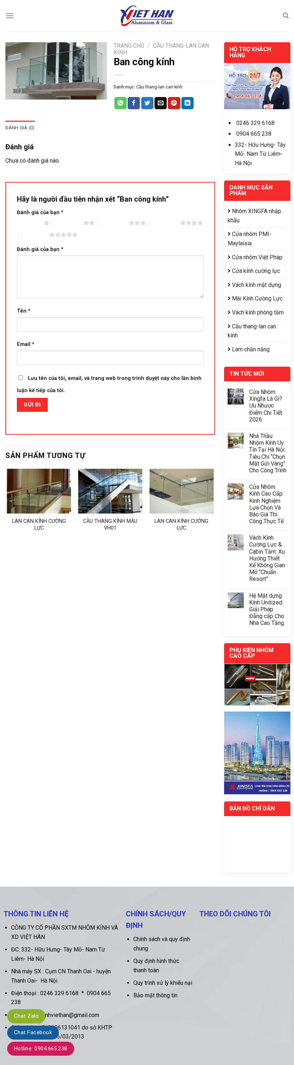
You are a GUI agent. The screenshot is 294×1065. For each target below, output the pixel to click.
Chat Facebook (33, 1032)
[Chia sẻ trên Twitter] (147, 103)
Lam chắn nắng (250, 349)
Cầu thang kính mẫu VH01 (110, 524)
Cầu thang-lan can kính (159, 87)
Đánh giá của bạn (40, 212)
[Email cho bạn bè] (161, 103)
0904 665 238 (253, 133)
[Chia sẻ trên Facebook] (134, 103)
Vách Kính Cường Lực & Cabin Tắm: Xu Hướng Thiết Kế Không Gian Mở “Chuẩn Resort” (267, 558)
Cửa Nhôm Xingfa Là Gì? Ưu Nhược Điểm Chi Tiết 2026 (265, 406)
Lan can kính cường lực (39, 524)
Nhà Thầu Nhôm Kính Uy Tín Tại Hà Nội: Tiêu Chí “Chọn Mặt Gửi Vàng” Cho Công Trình (267, 453)
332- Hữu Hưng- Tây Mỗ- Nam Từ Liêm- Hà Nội (260, 154)
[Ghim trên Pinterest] (174, 103)
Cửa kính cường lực (255, 271)
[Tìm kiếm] (286, 16)
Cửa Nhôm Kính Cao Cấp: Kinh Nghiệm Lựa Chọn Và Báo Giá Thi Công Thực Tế (266, 504)
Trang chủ (129, 45)
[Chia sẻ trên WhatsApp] (120, 103)
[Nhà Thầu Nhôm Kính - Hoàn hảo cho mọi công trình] (147, 15)
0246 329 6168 (255, 123)
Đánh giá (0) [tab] (20, 127)
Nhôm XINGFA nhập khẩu (254, 216)
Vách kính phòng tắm (257, 312)
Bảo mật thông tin (155, 995)
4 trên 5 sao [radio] (165, 223)
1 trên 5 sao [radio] (28, 223)
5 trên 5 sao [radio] (34, 234)
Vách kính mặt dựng (256, 284)
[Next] (213, 505)
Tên (23, 311)
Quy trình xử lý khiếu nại (162, 982)
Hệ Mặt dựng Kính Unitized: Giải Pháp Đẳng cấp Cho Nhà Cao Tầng (266, 609)
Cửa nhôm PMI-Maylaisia (249, 239)
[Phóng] (15, 91)
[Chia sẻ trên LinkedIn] (187, 103)
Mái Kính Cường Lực (257, 298)
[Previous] (7, 505)
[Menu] (9, 15)
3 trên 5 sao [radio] (113, 223)
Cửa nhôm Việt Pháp (257, 257)
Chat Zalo (26, 1016)
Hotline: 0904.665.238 (40, 1048)
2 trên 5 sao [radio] (68, 223)
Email (25, 344)
